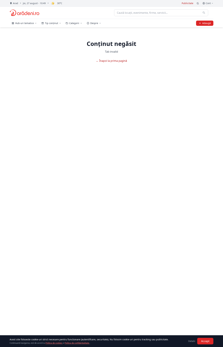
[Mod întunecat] (198, 3)
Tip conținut (51, 23)
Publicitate (187, 3)
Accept (205, 341)
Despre (94, 23)
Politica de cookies (54, 343)
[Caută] (204, 13)
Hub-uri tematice (24, 23)
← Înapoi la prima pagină (111, 61)
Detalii (191, 341)
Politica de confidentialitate (77, 343)
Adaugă (206, 23)
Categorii (74, 23)
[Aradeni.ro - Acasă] (24, 12)
